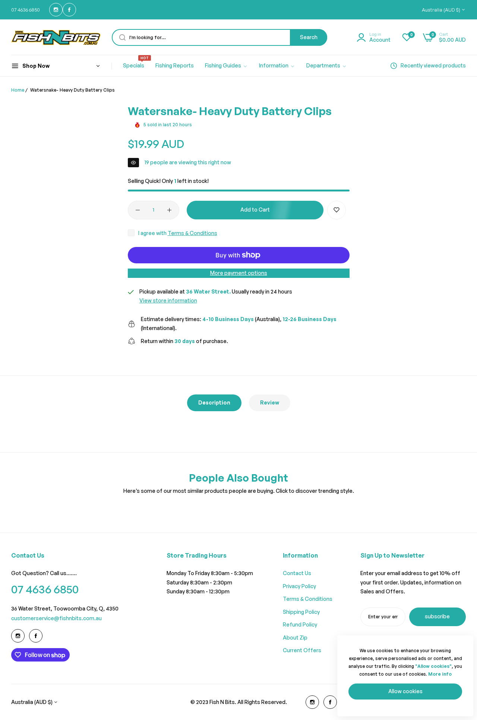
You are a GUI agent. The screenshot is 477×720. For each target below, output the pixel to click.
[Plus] (169, 210)
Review (269, 402)
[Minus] (137, 210)
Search (309, 37)
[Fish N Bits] (56, 37)
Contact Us (297, 573)
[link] (226, 65)
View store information (168, 300)
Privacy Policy (299, 586)
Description (214, 402)
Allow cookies (405, 691)
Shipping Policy (301, 612)
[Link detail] (56, 9)
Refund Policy (300, 624)
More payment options (238, 273)
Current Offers (302, 650)
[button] (336, 210)
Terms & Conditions (192, 233)
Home (17, 90)
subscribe (437, 616)
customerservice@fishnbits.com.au (56, 618)
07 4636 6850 (45, 589)
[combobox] (219, 37)
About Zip (295, 637)
